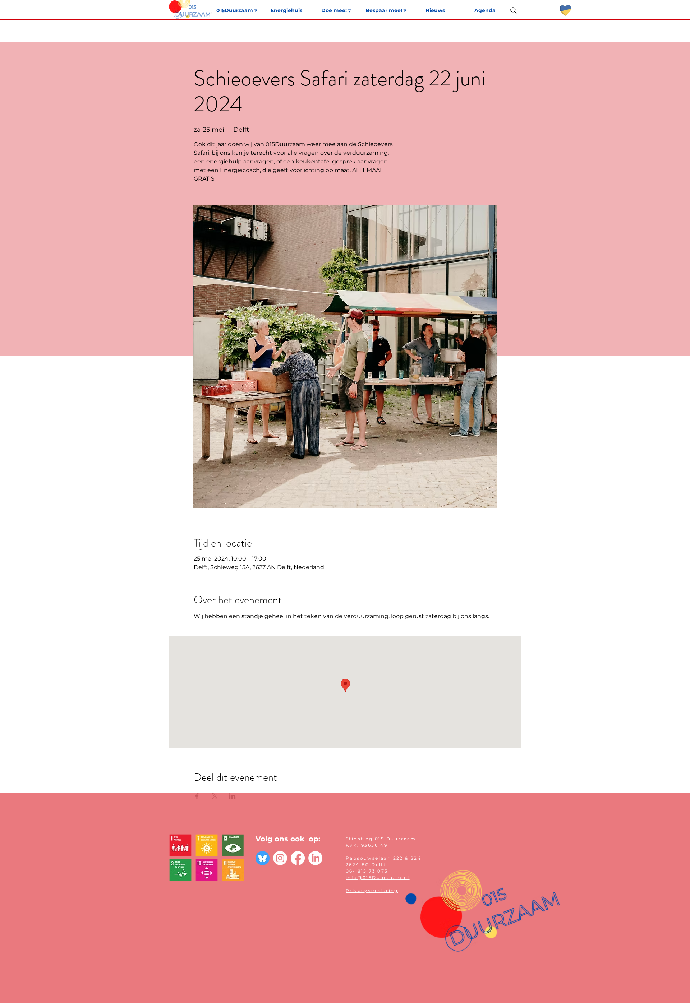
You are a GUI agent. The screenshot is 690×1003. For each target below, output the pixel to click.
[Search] (513, 10)
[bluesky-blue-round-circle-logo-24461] (263, 858)
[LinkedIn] (315, 858)
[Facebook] (298, 858)
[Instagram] (280, 858)
